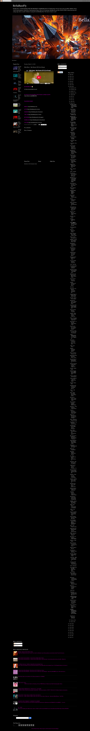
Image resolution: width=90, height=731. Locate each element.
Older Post (52, 161)
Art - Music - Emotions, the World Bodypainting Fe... (73, 457)
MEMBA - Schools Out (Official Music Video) (73, 502)
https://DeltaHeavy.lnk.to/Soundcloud (37, 119)
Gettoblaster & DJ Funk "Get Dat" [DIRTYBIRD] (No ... (73, 306)
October (71, 91)
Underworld (72, 590)
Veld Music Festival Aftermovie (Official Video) (73, 493)
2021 (70, 83)
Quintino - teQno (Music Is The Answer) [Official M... (73, 315)
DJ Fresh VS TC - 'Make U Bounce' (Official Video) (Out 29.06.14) (29, 695)
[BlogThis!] (42, 124)
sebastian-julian (48, 728)
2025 (70, 76)
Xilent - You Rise (73, 171)
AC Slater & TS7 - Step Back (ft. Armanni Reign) (73, 562)
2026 (70, 74)
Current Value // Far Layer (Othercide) (73, 279)
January (71, 621)
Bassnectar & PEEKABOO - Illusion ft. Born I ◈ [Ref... (73, 152)
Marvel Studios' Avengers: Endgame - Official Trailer (73, 403)
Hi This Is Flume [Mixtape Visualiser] (73, 310)
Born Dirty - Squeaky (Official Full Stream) (72, 453)
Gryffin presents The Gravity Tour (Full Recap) (73, 254)
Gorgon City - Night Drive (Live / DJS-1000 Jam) (72, 134)
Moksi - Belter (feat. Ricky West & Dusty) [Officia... (73, 394)
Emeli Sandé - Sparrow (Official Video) (73, 196)
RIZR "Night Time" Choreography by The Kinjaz (73, 506)
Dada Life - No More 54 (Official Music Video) (73, 213)
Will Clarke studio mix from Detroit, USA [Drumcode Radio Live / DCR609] (31, 676)
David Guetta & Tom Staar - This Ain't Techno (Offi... (73, 185)
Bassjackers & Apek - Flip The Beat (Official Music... (73, 302)
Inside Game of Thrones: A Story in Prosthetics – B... (73, 467)
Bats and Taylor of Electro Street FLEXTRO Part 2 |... (73, 361)
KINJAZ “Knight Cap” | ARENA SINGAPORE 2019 (73, 372)
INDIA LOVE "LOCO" (22, 682)
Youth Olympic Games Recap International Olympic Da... (73, 111)
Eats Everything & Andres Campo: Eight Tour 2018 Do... (73, 471)
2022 (70, 81)
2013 (70, 632)
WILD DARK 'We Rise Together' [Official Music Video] (73, 442)
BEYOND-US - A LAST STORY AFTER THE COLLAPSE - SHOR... (73, 179)
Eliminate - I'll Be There (73, 541)
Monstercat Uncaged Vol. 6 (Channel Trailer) (73, 587)
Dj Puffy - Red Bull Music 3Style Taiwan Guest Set (73, 480)
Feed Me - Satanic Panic (73, 369)
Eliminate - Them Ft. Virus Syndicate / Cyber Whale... (73, 476)
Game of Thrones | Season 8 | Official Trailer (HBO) (73, 606)
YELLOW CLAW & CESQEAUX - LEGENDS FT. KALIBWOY (29, 701)
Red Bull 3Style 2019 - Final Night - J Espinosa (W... (73, 485)
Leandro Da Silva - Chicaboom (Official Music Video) (73, 161)
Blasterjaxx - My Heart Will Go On (19, 131)
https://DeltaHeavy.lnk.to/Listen (33, 109)
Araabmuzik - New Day (73, 144)
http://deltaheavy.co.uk (32, 106)
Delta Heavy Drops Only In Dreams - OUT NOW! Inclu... (73, 271)
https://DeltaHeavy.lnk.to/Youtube (35, 122)
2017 (70, 625)
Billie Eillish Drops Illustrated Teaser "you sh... (73, 356)
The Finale (72, 287)
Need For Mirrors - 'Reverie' (73, 548)
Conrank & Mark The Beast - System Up (73, 261)
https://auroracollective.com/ (31, 89)
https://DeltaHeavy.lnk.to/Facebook (36, 111)
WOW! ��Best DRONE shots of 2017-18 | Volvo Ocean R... (73, 224)
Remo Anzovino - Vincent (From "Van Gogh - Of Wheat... (73, 544)
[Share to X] (43, 124)
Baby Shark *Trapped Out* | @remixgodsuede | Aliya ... (73, 579)
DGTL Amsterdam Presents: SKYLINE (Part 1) (73, 204)
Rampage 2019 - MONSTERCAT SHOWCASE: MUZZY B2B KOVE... (73, 118)
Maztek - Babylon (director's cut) (73, 353)
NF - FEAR (20, 707)
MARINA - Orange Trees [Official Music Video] (73, 240)
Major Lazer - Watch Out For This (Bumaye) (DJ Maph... (73, 416)
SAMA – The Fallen (72, 510)
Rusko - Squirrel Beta (73, 169)
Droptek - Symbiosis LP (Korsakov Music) (73, 284)
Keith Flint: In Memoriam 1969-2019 (72, 616)
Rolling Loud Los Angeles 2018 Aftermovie (73, 489)
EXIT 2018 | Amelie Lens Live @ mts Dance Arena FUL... (72, 342)
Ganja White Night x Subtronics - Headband (73, 266)
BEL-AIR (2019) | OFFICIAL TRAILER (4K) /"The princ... (73, 437)
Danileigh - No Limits (72, 217)
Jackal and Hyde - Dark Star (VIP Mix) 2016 (73, 517)
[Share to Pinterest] (46, 124)
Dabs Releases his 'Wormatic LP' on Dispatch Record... (73, 387)
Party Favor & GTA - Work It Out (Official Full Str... (73, 328)
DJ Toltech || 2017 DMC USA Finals (73, 258)
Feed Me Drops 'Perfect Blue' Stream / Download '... (73, 427)
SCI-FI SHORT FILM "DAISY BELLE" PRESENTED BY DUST (73, 522)
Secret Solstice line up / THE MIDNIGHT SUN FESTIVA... (73, 569)
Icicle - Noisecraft (73, 565)
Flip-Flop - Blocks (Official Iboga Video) (73, 554)
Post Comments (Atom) (33, 163)
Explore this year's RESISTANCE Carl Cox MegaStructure (73, 530)
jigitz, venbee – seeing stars (19, 105)
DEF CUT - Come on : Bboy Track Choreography (73, 331)
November (72, 89)
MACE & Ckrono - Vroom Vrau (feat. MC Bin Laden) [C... (73, 602)
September (72, 92)
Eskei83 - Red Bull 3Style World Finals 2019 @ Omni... (73, 513)
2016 (70, 627)
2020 (70, 84)
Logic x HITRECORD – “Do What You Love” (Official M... (73, 336)
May (71, 99)
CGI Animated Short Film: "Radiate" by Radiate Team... (73, 147)
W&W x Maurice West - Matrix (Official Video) (73, 234)
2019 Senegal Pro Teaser (73, 228)
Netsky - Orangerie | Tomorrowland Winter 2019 (73, 318)
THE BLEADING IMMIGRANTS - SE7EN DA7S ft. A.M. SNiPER (29, 688)
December (72, 87)
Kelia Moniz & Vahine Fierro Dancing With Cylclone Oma (73, 498)
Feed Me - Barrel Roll (73, 383)
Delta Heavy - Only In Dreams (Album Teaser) (73, 407)
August (71, 94)
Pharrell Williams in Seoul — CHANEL (73, 137)
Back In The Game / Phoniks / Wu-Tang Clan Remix (73, 129)
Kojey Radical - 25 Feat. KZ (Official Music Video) (73, 323)
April (71, 101)
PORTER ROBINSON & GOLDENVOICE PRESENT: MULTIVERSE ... (73, 612)
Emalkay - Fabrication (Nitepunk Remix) (72, 350)
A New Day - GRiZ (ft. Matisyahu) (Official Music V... (73, 559)
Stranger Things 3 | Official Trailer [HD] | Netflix (73, 295)
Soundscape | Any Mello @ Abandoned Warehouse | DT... (73, 290)
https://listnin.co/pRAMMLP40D (30, 95)
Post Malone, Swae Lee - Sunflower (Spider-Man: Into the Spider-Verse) (30, 664)
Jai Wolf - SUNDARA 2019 (72, 219)
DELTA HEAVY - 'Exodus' (73, 188)
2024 (70, 78)
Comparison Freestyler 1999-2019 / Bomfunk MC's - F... (73, 593)
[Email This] (41, 124)
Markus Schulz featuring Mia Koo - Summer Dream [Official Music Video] (31, 657)
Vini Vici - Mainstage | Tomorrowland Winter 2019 (73, 412)
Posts (60, 66)
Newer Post (26, 161)
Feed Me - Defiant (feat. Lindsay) (73, 298)
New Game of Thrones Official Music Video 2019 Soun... (73, 174)
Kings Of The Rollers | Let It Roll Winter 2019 (73, 166)
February (72, 620)
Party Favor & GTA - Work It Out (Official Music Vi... (73, 156)
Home (39, 161)
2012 (70, 633)
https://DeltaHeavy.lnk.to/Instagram (36, 117)
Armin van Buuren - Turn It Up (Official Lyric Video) (73, 380)
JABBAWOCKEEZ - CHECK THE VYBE (73, 597)
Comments (61, 68)
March (71, 103)
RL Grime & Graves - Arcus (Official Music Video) (73, 399)
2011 (70, 635)
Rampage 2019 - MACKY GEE (73, 114)
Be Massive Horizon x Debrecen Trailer (73, 583)
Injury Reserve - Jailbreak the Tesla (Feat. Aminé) (73, 249)
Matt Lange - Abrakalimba (73, 449)
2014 (70, 630)
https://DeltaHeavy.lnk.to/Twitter (34, 114)
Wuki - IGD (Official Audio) (73, 526)
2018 (70, 623)
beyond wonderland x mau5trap (73, 199)
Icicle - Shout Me (73, 264)
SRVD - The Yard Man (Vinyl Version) (73, 534)
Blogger (57, 728)
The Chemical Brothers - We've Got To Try (73, 551)
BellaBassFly (20, 5)
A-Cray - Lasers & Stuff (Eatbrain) (73, 376)
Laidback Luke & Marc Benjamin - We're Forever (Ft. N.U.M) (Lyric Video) (31, 670)
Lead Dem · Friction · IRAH (19, 117)
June (71, 98)
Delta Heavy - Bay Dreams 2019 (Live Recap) (73, 462)
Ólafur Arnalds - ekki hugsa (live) (73, 237)
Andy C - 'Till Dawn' (72, 390)
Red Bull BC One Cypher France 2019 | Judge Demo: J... (73, 208)
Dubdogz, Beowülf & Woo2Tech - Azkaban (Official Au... (73, 365)
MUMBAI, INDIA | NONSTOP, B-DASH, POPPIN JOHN (73, 106)
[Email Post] (39, 124)
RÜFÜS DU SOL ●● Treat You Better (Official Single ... (73, 276)
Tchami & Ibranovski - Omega (72, 230)
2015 (70, 628)
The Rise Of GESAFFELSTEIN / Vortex (73, 446)
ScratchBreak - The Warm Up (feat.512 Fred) (73, 423)
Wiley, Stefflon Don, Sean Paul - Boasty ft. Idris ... (73, 574)
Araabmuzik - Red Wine (73, 141)
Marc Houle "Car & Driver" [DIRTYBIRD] (73, 537)
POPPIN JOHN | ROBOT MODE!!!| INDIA (73, 192)
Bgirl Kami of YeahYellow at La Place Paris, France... (73, 245)
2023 (70, 79)
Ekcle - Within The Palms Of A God (73, 420)
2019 (70, 86)
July (71, 96)
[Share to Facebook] (44, 124)
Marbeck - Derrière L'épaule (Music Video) (25, 651)
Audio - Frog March (72, 346)
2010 (70, 637)
